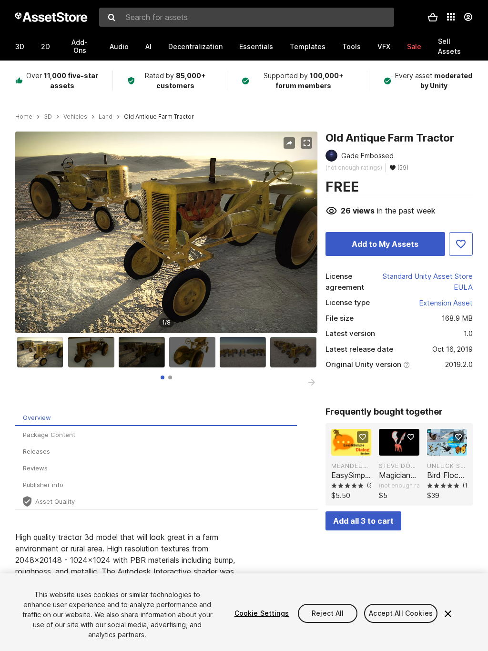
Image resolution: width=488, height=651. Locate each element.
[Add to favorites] (362, 437)
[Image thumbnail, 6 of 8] (295, 352)
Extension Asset (446, 302)
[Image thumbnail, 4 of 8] (194, 352)
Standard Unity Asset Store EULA (428, 282)
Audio (119, 46)
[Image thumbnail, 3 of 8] (144, 352)
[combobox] (246, 17)
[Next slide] (311, 382)
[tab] (162, 377)
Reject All (328, 613)
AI (148, 46)
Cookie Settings (261, 613)
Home (23, 116)
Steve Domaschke (399, 465)
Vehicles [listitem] (75, 116)
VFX (383, 46)
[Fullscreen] (306, 143)
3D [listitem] (48, 116)
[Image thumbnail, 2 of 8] (93, 352)
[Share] (289, 143)
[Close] (448, 613)
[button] (432, 17)
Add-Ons (79, 46)
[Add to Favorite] (461, 244)
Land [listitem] (105, 116)
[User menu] (468, 17)
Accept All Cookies (401, 613)
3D (19, 46)
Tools (351, 46)
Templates (307, 46)
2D (45, 46)
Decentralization (195, 46)
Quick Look (356, 447)
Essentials (256, 46)
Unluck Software (447, 465)
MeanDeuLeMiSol (351, 465)
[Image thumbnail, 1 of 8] (42, 352)
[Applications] (451, 16)
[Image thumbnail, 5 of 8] (245, 352)
